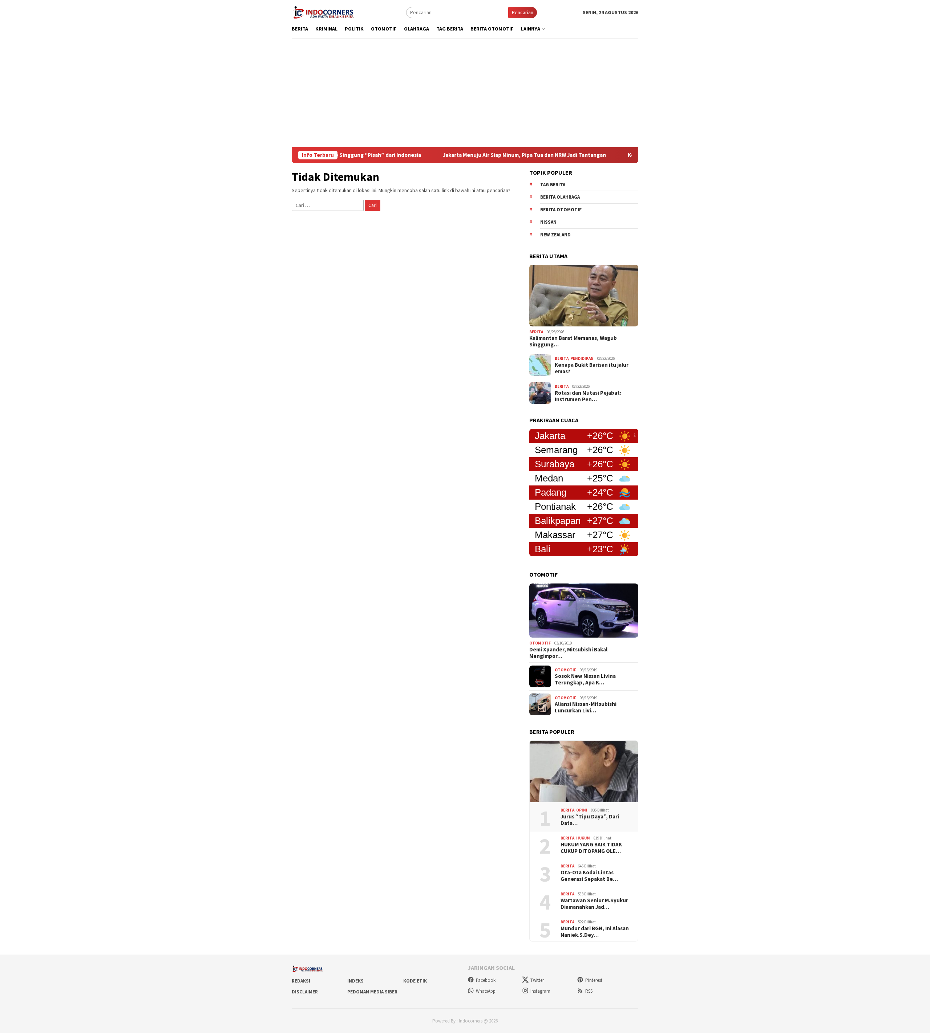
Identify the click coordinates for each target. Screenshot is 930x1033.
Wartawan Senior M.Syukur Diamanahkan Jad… (594, 903)
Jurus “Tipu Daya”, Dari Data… (590, 819)
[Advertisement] (465, 92)
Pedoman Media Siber (372, 992)
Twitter (537, 980)
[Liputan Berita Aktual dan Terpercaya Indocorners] (326, 11)
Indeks (355, 981)
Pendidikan (582, 358)
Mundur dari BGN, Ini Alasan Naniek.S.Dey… (595, 931)
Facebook (486, 980)
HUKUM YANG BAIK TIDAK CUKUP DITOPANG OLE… (591, 847)
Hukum (583, 838)
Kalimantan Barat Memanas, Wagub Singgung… (573, 341)
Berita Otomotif (561, 210)
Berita (536, 331)
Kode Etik (415, 981)
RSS (589, 991)
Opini (581, 810)
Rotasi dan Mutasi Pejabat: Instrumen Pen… (588, 396)
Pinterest (593, 980)
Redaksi (301, 981)
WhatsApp (486, 991)
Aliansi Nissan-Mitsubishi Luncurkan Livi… (585, 707)
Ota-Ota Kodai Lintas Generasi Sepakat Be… (589, 875)
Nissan (548, 222)
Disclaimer (305, 992)
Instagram (540, 991)
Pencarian (522, 12)
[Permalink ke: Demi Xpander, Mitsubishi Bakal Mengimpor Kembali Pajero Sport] (583, 610)
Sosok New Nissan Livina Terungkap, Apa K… (585, 679)
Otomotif (540, 643)
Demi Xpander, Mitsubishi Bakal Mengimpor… (568, 652)
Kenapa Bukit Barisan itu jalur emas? (591, 368)
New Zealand (555, 235)
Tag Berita (552, 185)
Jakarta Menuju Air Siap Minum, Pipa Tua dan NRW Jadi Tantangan (491, 155)
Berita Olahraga (560, 197)
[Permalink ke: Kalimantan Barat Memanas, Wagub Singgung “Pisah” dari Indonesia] (583, 295)
